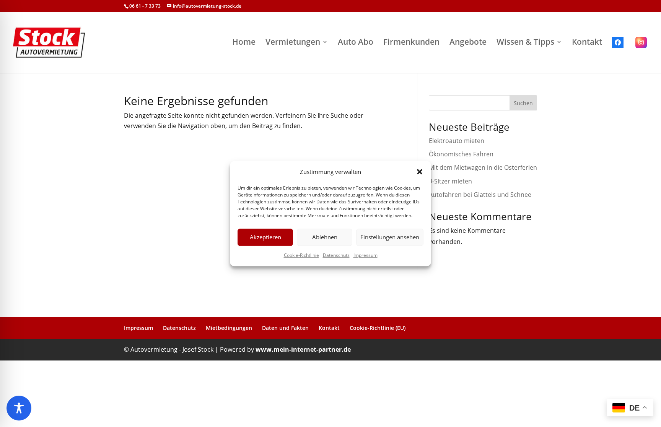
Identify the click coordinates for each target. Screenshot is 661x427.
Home (244, 42)
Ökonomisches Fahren (461, 154)
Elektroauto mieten (457, 140)
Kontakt (587, 42)
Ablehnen (324, 237)
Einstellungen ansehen (389, 237)
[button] (419, 171)
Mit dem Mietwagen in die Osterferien (483, 167)
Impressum (365, 255)
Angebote (468, 42)
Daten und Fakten (285, 327)
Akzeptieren (265, 237)
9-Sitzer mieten (450, 181)
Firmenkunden (411, 42)
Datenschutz (336, 255)
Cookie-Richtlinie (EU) (377, 327)
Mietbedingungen (229, 327)
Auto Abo (355, 42)
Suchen (523, 103)
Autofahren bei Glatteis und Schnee (480, 194)
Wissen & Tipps (525, 42)
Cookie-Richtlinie (301, 255)
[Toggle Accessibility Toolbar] (19, 408)
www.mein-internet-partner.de (303, 349)
